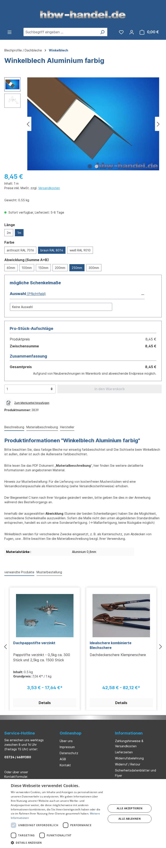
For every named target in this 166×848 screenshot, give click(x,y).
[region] (83, 123)
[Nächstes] (158, 124)
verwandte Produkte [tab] (19, 572)
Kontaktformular (15, 776)
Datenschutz (69, 753)
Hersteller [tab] (67, 427)
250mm (77, 268)
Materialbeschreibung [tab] (42, 427)
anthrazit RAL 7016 (20, 250)
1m (19, 233)
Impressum (67, 747)
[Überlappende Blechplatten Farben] (93, 123)
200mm (60, 268)
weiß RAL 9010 (80, 250)
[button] (77, 294)
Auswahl (18, 293)
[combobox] (60, 32)
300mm (94, 268)
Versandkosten (49, 188)
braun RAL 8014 (51, 250)
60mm (11, 268)
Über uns (66, 741)
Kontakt (65, 765)
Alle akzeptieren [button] (129, 808)
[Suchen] (102, 32)
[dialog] (83, 813)
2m (9, 233)
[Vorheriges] (28, 124)
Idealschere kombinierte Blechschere (110, 645)
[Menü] (9, 32)
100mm (27, 268)
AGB (63, 759)
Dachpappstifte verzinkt (34, 643)
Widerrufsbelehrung (129, 758)
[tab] (14, 427)
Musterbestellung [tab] (49, 572)
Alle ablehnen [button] (129, 819)
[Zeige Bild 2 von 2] (96, 166)
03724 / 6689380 (17, 757)
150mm (43, 268)
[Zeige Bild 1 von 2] (90, 166)
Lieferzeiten (124, 752)
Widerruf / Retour (127, 764)
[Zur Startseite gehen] (83, 14)
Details (45, 703)
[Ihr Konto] (131, 32)
